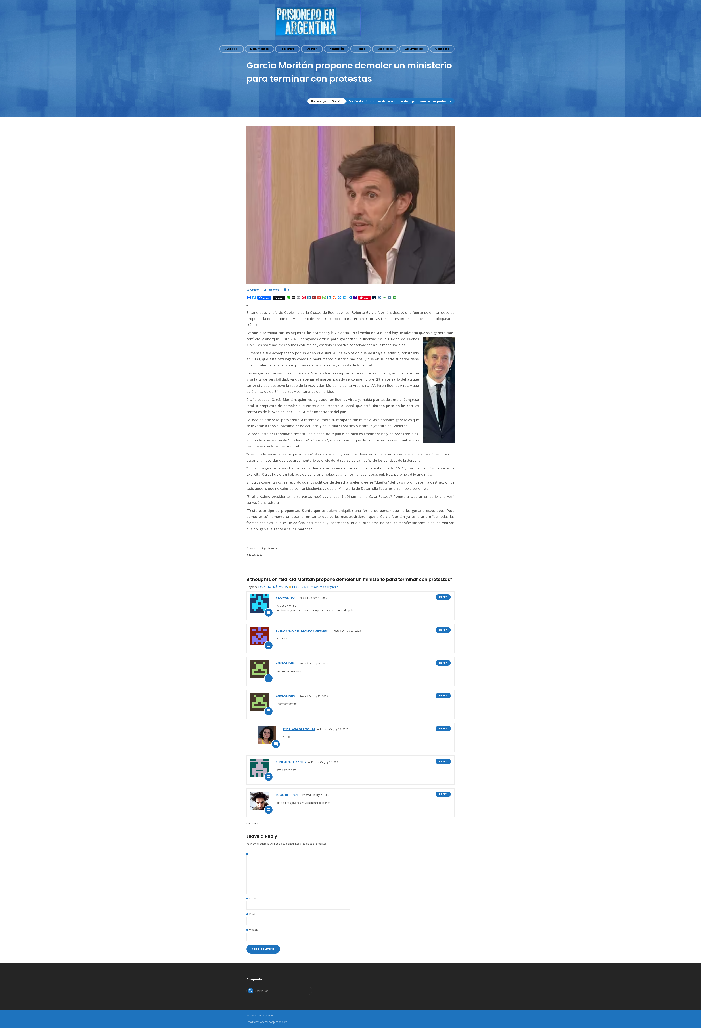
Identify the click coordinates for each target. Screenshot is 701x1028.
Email (252, 914)
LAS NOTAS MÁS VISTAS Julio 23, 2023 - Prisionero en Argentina (298, 587)
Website (254, 930)
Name (252, 898)
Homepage (318, 101)
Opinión (337, 101)
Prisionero (273, 289)
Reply (443, 597)
